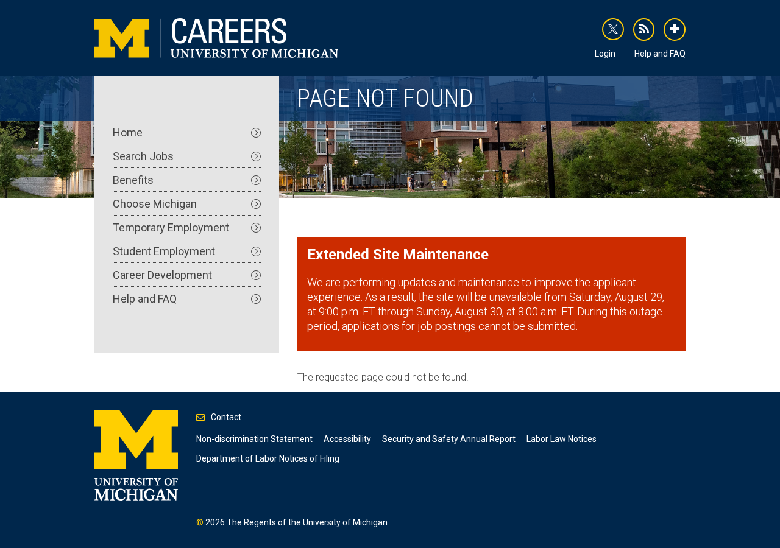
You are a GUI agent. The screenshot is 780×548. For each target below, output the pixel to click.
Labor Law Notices (561, 439)
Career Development (162, 275)
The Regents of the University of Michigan (307, 522)
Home (128, 132)
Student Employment (164, 251)
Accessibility (347, 439)
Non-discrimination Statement (254, 439)
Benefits (133, 180)
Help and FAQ (660, 53)
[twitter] (613, 29)
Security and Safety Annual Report (449, 439)
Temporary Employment (171, 227)
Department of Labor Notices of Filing (267, 458)
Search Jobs (143, 156)
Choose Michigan (155, 203)
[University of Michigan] (136, 454)
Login (605, 53)
